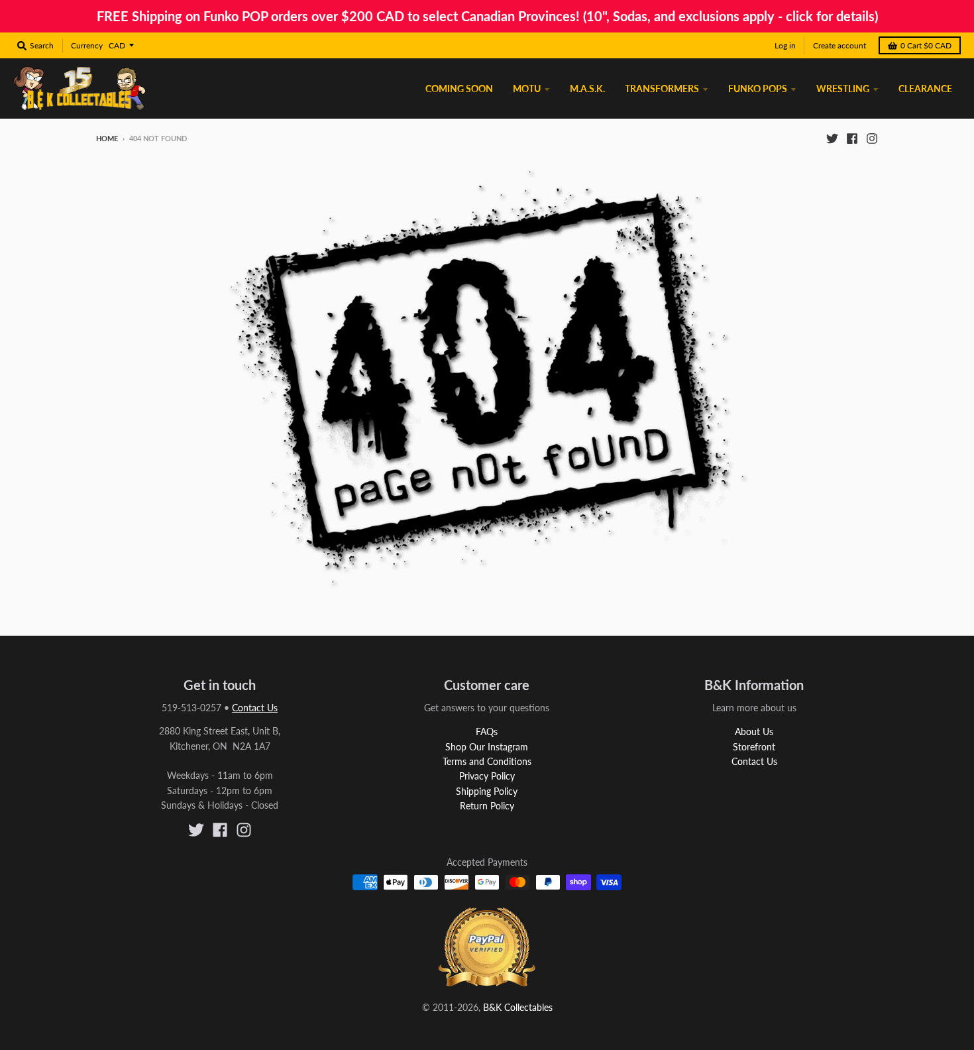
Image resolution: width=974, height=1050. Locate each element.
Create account (839, 45)
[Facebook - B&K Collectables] (852, 138)
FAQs (487, 731)
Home (107, 138)
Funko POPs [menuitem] (757, 88)
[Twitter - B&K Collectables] (832, 138)
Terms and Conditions (487, 761)
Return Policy (487, 805)
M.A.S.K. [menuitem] (587, 88)
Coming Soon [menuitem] (459, 88)
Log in (785, 45)
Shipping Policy (486, 791)
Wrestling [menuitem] (842, 88)
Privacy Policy (487, 776)
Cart (925, 45)
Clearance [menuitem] (925, 88)
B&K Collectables (518, 1007)
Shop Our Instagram (486, 746)
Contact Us (255, 707)
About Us (754, 731)
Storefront (754, 746)
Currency (87, 45)
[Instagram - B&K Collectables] (872, 138)
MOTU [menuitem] (527, 88)
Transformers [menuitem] (662, 88)
